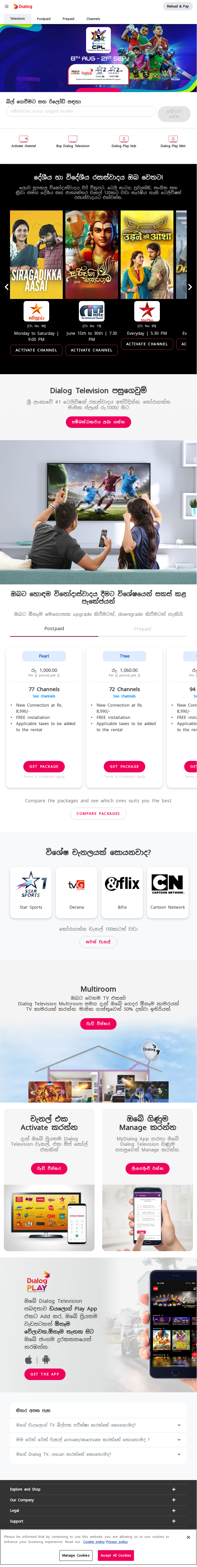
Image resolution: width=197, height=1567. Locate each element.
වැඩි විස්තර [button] (49, 1168)
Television (17, 19)
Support (16, 1521)
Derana (76, 907)
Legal (14, 1510)
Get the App (44, 1374)
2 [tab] (100, 85)
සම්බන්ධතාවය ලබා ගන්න (98, 422)
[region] (98, 1547)
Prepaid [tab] (142, 629)
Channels (93, 19)
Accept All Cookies (116, 1555)
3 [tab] (104, 85)
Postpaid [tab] (54, 628)
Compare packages (98, 813)
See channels (44, 696)
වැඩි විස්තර (98, 1023)
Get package (44, 766)
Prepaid (68, 19)
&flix (122, 907)
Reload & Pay (178, 6)
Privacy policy (117, 1542)
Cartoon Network (168, 907)
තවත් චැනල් (98, 942)
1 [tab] (96, 85)
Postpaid (43, 19)
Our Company (22, 1500)
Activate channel (36, 350)
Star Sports (31, 907)
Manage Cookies (76, 1555)
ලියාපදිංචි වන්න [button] (147, 1168)
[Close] (188, 1537)
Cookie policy (94, 1542)
